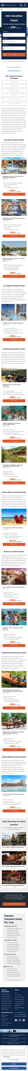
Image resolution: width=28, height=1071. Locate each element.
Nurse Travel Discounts (6, 1023)
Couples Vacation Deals (13, 944)
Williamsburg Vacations (6, 1005)
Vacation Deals (9, 8)
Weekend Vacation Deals (13, 962)
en (26, 1)
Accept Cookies (14, 1068)
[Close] (26, 1047)
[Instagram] (20, 1020)
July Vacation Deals (12, 970)
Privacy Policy (18, 995)
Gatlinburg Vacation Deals (14, 935)
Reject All (14, 1064)
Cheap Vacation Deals (12, 958)
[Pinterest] (24, 1020)
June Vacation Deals (12, 969)
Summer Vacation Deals (13, 948)
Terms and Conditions (20, 997)
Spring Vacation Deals (12, 949)
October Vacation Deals (13, 972)
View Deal (14, 194)
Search (15, 54)
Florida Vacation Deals (13, 932)
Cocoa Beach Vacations (6, 1003)
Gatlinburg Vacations (6, 996)
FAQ (16, 992)
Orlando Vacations (5, 994)
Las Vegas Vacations (5, 998)
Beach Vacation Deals (12, 942)
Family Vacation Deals (12, 946)
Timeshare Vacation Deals (13, 960)
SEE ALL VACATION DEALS (14, 980)
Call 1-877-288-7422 (14, 904)
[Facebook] (16, 1020)
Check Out (5, 45)
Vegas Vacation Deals (12, 930)
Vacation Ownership (19, 1001)
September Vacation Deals (14, 974)
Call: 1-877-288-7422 (14, 71)
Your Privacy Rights (14, 1059)
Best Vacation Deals (12, 956)
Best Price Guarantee (19, 999)
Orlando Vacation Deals (13, 933)
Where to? (5, 31)
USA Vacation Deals (12, 937)
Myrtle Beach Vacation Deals (14, 928)
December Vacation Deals (13, 976)
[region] (14, 1058)
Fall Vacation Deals (12, 951)
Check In (5, 38)
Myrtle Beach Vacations (6, 1001)
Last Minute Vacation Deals (14, 963)
